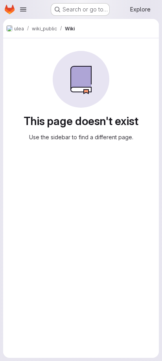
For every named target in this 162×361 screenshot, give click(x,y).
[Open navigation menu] (23, 9)
